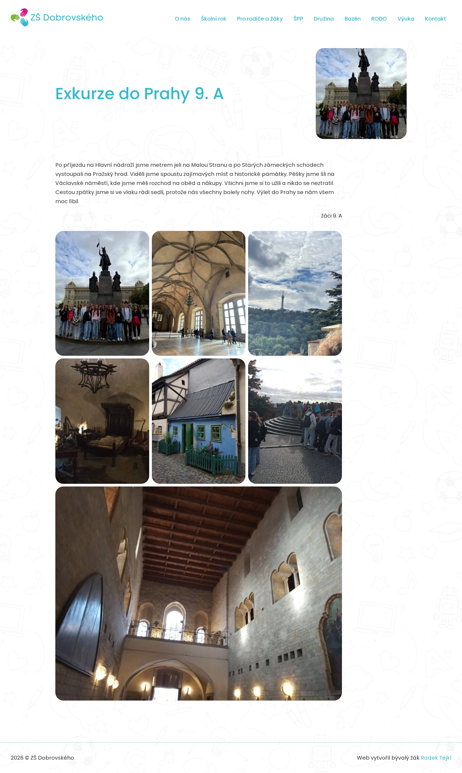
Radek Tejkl (436, 758)
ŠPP (298, 18)
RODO (379, 18)
